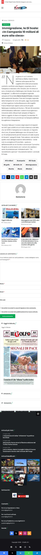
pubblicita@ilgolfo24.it (8, 523)
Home (5, 20)
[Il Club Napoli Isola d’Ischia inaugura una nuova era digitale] (20, 470)
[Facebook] (4, 177)
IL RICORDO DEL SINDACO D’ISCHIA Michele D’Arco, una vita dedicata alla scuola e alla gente (29, 242)
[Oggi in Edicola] (11, 213)
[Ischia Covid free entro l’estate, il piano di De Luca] (11, 232)
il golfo (7, 165)
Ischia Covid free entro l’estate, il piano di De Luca (9, 241)
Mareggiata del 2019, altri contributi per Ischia (30, 221)
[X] (8, 177)
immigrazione (32, 165)
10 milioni (9, 161)
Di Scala (33, 161)
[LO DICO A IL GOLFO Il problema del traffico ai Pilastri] (7, 470)
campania (21, 161)
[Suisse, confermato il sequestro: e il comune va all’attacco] (33, 462)
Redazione (7, 40)
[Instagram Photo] (7, 418)
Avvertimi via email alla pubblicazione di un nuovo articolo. (20, 312)
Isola (20, 169)
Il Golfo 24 (18, 165)
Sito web (2, 300)
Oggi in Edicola (7, 220)
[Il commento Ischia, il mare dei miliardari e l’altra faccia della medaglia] (33, 477)
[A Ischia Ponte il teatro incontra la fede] (33, 470)
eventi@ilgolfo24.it (7, 516)
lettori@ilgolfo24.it (6, 510)
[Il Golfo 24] (20, 7)
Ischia (12, 169)
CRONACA (11, 20)
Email (2, 292)
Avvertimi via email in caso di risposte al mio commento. (19, 308)
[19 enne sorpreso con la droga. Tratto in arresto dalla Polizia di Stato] (20, 479)
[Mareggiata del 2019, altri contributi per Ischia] (30, 213)
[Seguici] (38, 414)
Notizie (29, 169)
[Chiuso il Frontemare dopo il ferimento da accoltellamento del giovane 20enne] (7, 462)
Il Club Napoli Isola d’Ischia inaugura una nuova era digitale (22, 2)
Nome (2, 283)
